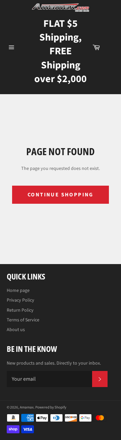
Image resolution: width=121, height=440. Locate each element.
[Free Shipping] (110, 47)
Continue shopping (60, 194)
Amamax (27, 407)
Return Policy (20, 310)
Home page (18, 290)
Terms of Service (23, 320)
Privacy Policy (20, 300)
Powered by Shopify (50, 407)
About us (16, 329)
